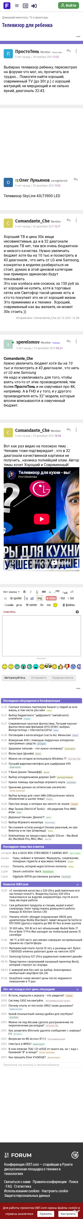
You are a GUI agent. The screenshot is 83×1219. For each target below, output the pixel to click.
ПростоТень (27, 51)
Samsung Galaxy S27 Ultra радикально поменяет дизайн (45, 956)
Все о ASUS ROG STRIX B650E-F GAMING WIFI (40, 853)
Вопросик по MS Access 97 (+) (27, 1039)
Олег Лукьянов (34, 180)
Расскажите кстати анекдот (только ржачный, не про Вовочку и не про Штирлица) (43, 829)
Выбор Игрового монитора (26, 822)
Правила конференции (50, 1181)
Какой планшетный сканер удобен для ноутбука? (41, 1014)
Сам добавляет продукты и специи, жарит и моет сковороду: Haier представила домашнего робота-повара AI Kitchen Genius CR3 (42, 908)
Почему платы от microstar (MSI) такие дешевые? (41, 1005)
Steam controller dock (27, 871)
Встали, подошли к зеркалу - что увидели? (36, 995)
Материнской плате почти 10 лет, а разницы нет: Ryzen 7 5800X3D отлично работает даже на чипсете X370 (44, 950)
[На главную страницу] (6, 5)
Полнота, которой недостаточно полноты (40, 866)
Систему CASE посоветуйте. (26, 1000)
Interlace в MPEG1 (20, 1044)
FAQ (9, 1186)
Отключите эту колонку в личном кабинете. (31, 1065)
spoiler (17, 598)
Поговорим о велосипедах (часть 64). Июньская (40, 735)
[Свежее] (25, 6)
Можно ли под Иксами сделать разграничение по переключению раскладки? (41, 1024)
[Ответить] (68, 51)
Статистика (22, 1186)
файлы (70, 605)
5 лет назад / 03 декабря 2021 (39, 348)
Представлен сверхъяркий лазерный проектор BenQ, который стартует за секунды (44, 963)
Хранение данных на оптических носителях (37, 787)
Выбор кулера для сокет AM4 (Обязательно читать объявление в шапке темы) (41, 797)
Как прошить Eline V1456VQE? (27, 1057)
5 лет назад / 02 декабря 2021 (37, 185)
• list (62, 598)
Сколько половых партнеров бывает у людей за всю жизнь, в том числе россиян (43, 708)
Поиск (73, 1181)
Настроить (68, 1214)
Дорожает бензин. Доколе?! (26, 817)
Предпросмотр (62, 678)
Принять (46, 1214)
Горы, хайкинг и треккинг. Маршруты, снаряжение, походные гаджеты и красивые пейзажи (46, 859)
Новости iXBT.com (15, 884)
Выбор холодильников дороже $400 (32, 777)
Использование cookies (21, 1190)
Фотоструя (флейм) (21, 753)
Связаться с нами (17, 1181)
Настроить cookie (55, 1190)
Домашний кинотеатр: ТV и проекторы (25, 17)
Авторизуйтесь (14, 678)
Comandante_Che (32, 221)
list (71, 598)
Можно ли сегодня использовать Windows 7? (38, 758)
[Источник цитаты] (38, 373)
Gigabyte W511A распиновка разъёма (36, 876)
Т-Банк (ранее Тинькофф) (25, 772)
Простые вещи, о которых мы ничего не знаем (39, 804)
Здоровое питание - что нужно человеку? (36, 748)
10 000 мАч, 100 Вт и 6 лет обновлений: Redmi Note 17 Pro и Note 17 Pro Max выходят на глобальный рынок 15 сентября (45, 932)
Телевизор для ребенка (27, 24)
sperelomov (28, 342)
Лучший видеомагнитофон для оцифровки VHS (40, 763)
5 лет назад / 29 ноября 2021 (37, 57)
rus (49, 605)
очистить (9, 612)
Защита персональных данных (27, 1195)
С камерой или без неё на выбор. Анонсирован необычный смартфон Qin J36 (40, 971)
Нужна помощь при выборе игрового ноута (37, 782)
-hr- (42, 605)
